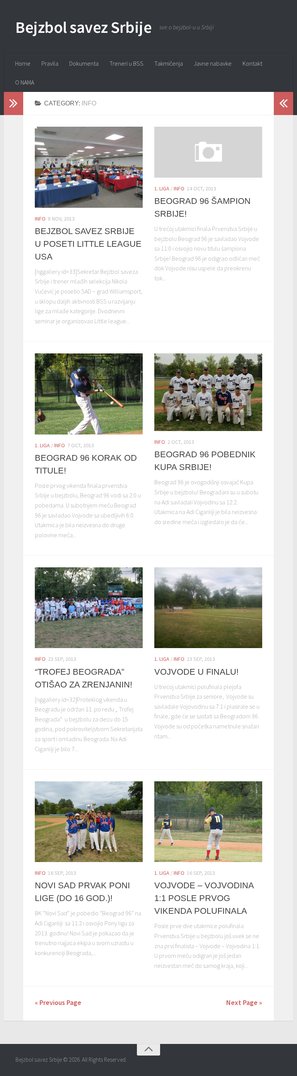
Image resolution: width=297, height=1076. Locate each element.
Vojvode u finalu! (196, 672)
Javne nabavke (213, 63)
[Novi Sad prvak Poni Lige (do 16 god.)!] (89, 821)
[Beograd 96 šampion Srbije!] (208, 152)
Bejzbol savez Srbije (83, 27)
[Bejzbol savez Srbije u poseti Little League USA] (89, 167)
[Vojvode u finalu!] (208, 607)
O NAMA (24, 82)
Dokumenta (84, 63)
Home (23, 63)
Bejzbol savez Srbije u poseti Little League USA (88, 243)
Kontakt (252, 63)
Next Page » (244, 1002)
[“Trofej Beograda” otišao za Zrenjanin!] (89, 607)
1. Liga (161, 188)
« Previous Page (58, 1002)
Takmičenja (168, 63)
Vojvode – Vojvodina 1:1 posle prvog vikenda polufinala (204, 898)
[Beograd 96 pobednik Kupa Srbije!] (208, 392)
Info (40, 218)
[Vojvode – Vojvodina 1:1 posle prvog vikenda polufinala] (208, 821)
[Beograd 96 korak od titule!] (89, 393)
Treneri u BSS (126, 63)
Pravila (49, 63)
